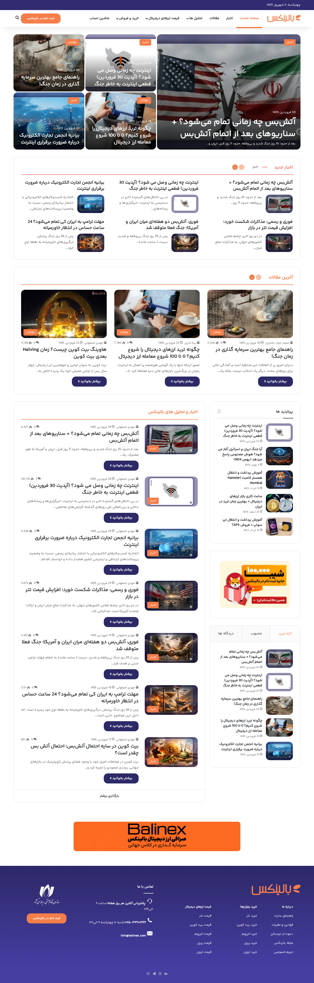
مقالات (214, 18)
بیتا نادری (190, 343)
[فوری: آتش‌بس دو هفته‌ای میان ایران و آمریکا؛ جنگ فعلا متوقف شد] (184, 243)
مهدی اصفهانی (93, 343)
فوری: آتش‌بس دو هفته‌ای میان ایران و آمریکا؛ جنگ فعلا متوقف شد (162, 224)
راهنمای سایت (283, 915)
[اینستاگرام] (160, 974)
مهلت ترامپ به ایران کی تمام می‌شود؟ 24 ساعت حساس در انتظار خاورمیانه (66, 224)
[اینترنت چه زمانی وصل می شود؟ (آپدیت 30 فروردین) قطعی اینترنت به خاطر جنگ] (120, 62)
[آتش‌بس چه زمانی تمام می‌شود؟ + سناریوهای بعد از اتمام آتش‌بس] (229, 92)
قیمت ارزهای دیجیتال (198, 907)
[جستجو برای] (17, 18)
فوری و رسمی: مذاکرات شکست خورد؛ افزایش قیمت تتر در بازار (258, 224)
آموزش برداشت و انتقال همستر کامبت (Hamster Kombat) (244, 478)
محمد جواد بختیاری (277, 343)
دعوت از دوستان (282, 934)
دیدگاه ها (226, 633)
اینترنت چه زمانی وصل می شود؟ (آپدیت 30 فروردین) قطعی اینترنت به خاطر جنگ (122, 77)
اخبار (229, 18)
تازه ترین (285, 633)
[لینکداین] (166, 974)
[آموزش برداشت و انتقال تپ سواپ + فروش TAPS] (279, 526)
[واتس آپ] (148, 974)
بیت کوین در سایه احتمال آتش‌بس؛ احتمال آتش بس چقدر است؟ (85, 750)
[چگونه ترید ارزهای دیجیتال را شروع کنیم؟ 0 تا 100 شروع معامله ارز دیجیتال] (120, 121)
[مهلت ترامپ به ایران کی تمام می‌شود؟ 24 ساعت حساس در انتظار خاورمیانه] (90, 243)
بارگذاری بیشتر (109, 796)
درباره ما (287, 906)
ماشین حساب (99, 18)
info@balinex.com (133, 935)
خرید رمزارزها (248, 906)
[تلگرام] (154, 974)
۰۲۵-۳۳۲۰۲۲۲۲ (135, 922)
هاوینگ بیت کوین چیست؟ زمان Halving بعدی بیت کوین (65, 353)
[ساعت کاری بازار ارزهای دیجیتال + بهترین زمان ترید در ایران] (279, 503)
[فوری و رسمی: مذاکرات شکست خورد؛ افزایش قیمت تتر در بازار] (279, 243)
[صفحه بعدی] (235, 167)
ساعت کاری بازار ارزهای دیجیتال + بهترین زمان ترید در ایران (240, 501)
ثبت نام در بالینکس (40, 18)
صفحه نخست (249, 18)
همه (264, 167)
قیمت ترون (203, 952)
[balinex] (284, 18)
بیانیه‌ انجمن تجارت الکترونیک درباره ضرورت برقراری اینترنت (49, 139)
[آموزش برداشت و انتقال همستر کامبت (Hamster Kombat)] (279, 479)
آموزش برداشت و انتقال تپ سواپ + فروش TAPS (242, 522)
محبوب (256, 633)
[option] (157, 92)
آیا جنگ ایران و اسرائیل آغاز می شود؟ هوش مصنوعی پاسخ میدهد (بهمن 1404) (240, 454)
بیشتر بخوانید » (275, 381)
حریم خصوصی (283, 952)
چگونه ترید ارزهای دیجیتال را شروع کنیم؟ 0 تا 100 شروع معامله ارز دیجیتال (121, 135)
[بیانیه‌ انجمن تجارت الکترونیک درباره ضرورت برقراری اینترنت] (48, 121)
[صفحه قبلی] (241, 167)
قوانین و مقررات (282, 924)
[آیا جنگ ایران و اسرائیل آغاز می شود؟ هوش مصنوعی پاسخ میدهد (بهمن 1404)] (279, 456)
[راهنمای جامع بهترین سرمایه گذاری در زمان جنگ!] (48, 62)
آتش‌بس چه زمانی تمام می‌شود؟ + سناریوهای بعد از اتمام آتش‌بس (234, 128)
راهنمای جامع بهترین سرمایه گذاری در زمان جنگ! (50, 81)
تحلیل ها (195, 18)
